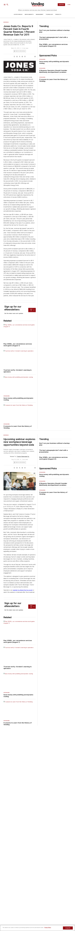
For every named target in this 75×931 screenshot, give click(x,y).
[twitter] (19, 56)
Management (39, 14)
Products (58, 14)
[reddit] (22, 56)
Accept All (67, 928)
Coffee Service (18, 14)
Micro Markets (29, 14)
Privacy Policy (47, 927)
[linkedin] (17, 56)
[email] (25, 56)
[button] (5, 5)
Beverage (6, 22)
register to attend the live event (23, 590)
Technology (49, 14)
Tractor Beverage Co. (23, 456)
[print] (35, 56)
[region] (37, 928)
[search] (7, 5)
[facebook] (14, 56)
